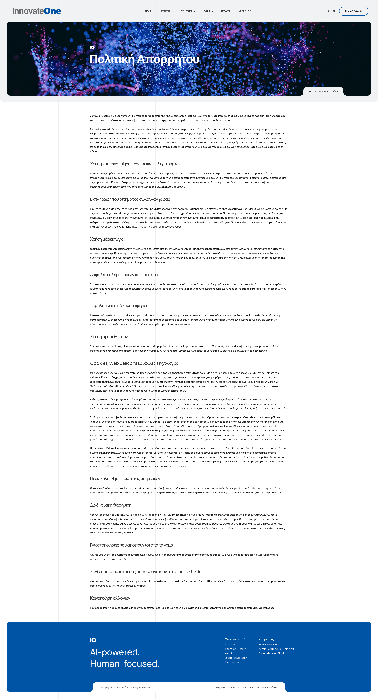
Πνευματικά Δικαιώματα (227, 687)
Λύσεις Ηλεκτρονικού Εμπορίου (276, 649)
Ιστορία (229, 653)
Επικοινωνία (232, 662)
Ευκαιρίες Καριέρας (236, 657)
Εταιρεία (230, 644)
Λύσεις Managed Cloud (271, 653)
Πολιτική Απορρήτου (266, 687)
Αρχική (312, 91)
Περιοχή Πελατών (353, 11)
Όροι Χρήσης (247, 687)
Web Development (269, 644)
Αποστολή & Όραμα (235, 649)
